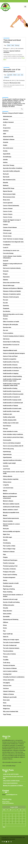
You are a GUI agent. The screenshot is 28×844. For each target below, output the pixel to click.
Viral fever (6, 688)
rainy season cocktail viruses (11, 780)
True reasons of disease (10, 668)
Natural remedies (8, 521)
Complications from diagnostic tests (13, 242)
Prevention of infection (9, 569)
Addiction (6, 131)
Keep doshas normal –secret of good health (13, 472)
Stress (5, 625)
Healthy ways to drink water (11, 423)
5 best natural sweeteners (10, 783)
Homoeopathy (7, 440)
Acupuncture (7, 128)
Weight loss (6, 708)
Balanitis (5, 182)
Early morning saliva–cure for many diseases (13, 315)
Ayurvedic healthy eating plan (11, 171)
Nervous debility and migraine (11, 531)
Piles (4, 554)
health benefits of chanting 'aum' (12, 367)
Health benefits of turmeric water (12, 408)
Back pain (6, 174)
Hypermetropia (7, 454)
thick (13, 45)
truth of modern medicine (10, 671)
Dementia (5, 271)
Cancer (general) (7, 202)
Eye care (5, 330)
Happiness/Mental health (10, 350)
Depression (6, 277)
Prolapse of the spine (9, 572)
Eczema (5, 319)
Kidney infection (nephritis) (10, 479)
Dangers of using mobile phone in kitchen (12, 264)
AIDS (4, 133)
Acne (4, 125)
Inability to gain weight (9, 463)
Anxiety (5, 151)
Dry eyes (5, 300)
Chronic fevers (7, 236)
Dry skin (5, 303)
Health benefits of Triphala (10, 405)
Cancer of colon (7, 211)
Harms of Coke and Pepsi (10, 356)
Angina (5, 145)
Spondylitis (6, 616)
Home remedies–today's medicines (13, 434)
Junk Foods (6, 469)
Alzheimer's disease (8, 139)
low (22, 74)
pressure (7, 77)
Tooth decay (6, 662)
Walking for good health (10, 697)
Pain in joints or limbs (9, 546)
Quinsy (5, 580)
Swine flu (5, 636)
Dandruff (5, 261)
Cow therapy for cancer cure (11, 250)
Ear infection (6, 311)
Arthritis (5, 159)
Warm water (6, 700)
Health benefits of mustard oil (11, 397)
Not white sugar (7, 537)
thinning (17, 45)
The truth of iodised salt (9, 645)
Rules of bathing (7, 592)
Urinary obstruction (8, 680)
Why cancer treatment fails (10, 711)
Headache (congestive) (9, 359)
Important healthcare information (12, 460)
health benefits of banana (10, 365)
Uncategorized (7, 674)
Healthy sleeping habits (9, 420)
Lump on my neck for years (11, 774)
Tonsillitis (5, 660)
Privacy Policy (5, 801)
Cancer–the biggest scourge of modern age (12, 220)
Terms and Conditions (8, 803)
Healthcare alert (7, 414)
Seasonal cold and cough (10, 599)
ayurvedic (9, 74)
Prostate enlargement (9, 577)
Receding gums (7, 586)
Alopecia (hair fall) (8, 136)
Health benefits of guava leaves (12, 391)
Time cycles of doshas (9, 654)
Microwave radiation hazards (11, 504)
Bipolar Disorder (7, 191)
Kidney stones (7, 482)
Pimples (5, 557)
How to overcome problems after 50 (13, 446)
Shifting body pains (8, 605)
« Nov (3, 827)
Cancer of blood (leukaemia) (11, 205)
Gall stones (6, 339)
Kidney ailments (7, 476)
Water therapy (7, 705)
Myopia (5, 515)
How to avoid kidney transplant (12, 443)
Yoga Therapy (7, 714)
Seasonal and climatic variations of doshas (13, 595)
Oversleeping (7, 543)
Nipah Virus (6, 534)
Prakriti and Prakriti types (10, 560)
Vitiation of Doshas (8, 694)
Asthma (5, 162)
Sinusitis (5, 608)
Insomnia (5, 466)
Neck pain (6, 528)
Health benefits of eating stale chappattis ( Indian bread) (11, 384)
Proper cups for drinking (10, 574)
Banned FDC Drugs (8, 188)
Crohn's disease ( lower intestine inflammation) (12, 257)
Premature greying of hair (10, 566)
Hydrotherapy (7, 451)
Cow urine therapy (8, 253)
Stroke (5, 628)
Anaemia (5, 142)
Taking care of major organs (11, 639)
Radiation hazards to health (11, 583)
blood (8, 45)
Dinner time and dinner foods (11, 282)
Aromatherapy (7, 157)
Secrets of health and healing (11, 602)
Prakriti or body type (9, 563)
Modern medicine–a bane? (10, 509)
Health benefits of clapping (10, 373)
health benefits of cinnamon (11, 370)
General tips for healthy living (11, 342)
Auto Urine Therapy (8, 165)
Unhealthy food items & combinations (13, 677)
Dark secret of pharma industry (12, 268)
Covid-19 (5, 247)
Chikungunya (7, 230)
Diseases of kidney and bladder (12, 291)
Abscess (5, 119)
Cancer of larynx (7, 214)
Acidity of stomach (8, 122)
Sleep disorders (7, 611)
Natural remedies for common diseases (11, 524)
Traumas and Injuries (9, 665)
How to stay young (8, 448)
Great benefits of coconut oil (11, 344)
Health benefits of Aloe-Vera (11, 362)
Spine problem (7, 613)
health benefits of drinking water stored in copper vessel (12, 380)
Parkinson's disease (9, 551)
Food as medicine (8, 333)
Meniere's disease (8, 501)
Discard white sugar (8, 285)
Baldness (5, 185)
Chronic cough (7, 233)
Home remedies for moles (10, 431)
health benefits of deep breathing (12, 376)
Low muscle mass (8, 488)
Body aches (6, 200)
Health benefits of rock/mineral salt (13, 402)
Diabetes (5, 279)
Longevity (6, 485)
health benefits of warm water (11, 411)
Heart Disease (7, 426)
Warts (4, 703)
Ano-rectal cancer (8, 148)
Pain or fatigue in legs (9, 549)
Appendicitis (6, 154)
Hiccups (5, 428)
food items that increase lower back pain (13, 777)
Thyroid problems (8, 651)
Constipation (6, 244)
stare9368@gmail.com (11, 794)
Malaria (5, 490)
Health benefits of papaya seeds (12, 400)
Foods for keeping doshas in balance (13, 336)
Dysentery (6, 305)
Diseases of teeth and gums (11, 297)
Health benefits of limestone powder (13, 394)
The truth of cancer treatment (11, 642)
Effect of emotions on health (11, 321)
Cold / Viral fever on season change (13, 239)
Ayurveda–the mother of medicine (12, 168)
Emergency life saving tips (10, 324)
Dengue (5, 274)
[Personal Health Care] (5, 8)
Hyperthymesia (7, 457)
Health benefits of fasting (10, 388)
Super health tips (8, 634)
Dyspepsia (6, 308)
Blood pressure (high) (9, 194)
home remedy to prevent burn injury (13, 437)
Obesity (5, 540)
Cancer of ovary (7, 217)
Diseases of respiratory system (12, 294)
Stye (4, 631)
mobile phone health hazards (11, 507)
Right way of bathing (9, 589)
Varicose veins (7, 685)
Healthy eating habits (9, 417)
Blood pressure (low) (15, 83)
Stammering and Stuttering (10, 619)
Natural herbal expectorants (11, 518)
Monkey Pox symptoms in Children (13, 785)
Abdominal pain (7, 116)
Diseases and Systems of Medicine (13, 288)
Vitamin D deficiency (9, 691)
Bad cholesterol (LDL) (9, 179)
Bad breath (6, 177)
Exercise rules (7, 327)
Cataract (5, 224)
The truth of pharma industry (11, 648)
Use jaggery (6, 682)
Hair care (5, 347)
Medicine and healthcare (10, 493)
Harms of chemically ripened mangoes (14, 353)
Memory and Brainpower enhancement (10, 497)
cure (19, 74)
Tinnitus (5, 657)
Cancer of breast (7, 208)
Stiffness (5, 622)
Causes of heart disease (10, 227)
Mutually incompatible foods (11, 512)
